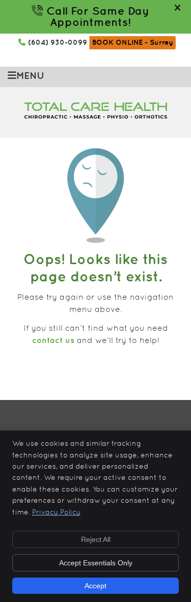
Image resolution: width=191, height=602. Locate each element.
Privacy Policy (56, 512)
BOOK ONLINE (132, 42)
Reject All (96, 539)
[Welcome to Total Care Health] (95, 116)
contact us (53, 341)
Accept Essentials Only (95, 563)
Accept (95, 586)
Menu (30, 76)
